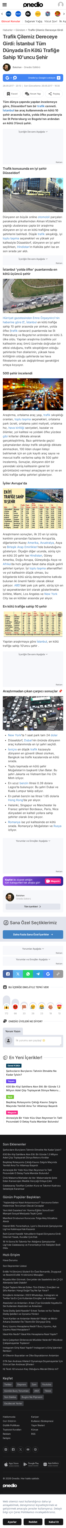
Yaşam (11, 1081)
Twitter (8, 1384)
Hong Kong (15, 800)
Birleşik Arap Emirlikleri (22, 547)
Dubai (28, 740)
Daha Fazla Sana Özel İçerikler (31, 934)
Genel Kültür (14, 1065)
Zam (34, 1384)
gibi (5, 436)
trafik (41, 106)
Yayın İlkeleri (38, 1425)
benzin (24, 783)
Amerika (32, 542)
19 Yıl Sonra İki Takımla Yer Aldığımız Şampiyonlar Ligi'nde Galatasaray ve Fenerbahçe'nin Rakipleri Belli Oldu (31, 1244)
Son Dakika (10, 1397)
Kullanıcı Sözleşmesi (42, 1421)
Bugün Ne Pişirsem (32, 1397)
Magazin (12, 1112)
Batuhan (26, 67)
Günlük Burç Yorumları (16, 1390)
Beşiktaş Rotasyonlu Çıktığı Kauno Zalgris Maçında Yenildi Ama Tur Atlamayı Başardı (32, 1104)
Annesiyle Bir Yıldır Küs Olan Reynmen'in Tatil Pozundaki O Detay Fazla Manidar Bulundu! (34, 1119)
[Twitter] (21, 1449)
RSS (33, 1433)
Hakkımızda (9, 1416)
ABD (17, 585)
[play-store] (32, 1464)
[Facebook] (13, 1449)
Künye (34, 1429)
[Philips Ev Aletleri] (8, 13)
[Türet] (48, 13)
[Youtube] (28, 1449)
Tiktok (48, 1390)
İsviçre (12, 749)
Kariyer (35, 1416)
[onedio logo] (31, 1485)
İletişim (7, 1438)
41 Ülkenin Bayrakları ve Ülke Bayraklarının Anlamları (31, 1355)
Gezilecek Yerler (13, 1403)
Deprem (21, 1384)
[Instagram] (6, 1449)
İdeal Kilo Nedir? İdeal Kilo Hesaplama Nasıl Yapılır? (30, 1334)
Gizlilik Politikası (11, 1425)
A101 (36, 1390)
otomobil (44, 217)
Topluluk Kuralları (12, 1429)
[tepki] (6, 1007)
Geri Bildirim (9, 1421)
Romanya (14, 822)
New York (50, 593)
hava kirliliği (16, 428)
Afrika (7, 564)
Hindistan (23, 247)
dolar (54, 735)
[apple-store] (12, 1464)
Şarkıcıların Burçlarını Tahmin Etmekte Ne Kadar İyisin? (31, 1072)
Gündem (20, 29)
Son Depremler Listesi (15, 1265)
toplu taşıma (11, 238)
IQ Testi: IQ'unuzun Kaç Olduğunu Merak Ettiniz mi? (30, 1369)
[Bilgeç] (57, 13)
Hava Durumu (10, 1260)
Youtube (46, 1384)
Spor (10, 1096)
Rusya (57, 826)
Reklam (7, 1433)
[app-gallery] (52, 1464)
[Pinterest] (35, 1449)
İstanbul (8, 110)
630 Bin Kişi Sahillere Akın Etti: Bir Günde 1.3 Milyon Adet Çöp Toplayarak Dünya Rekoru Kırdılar (33, 1088)
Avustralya (47, 542)
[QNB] (38, 13)
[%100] (28, 13)
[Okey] (18, 13)
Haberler (8, 29)
